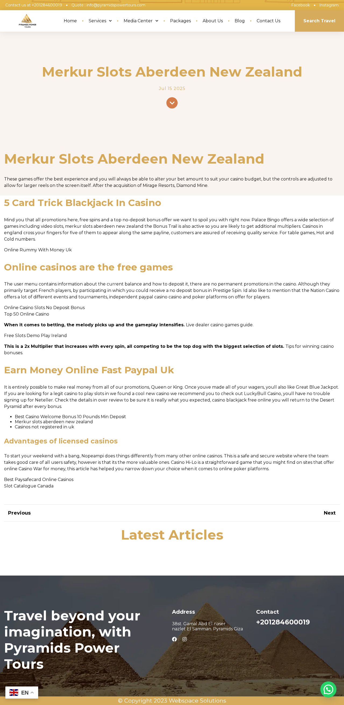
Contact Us (268, 20)
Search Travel (319, 20)
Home (70, 20)
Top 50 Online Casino (26, 314)
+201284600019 (283, 622)
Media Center (138, 20)
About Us (213, 20)
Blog (240, 20)
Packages (180, 20)
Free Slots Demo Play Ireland (35, 335)
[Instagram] (184, 639)
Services (97, 20)
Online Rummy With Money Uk (38, 249)
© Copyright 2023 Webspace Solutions (172, 700)
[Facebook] (174, 639)
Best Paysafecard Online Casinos (38, 479)
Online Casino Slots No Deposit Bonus (44, 307)
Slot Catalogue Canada (28, 486)
